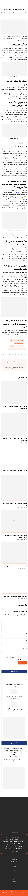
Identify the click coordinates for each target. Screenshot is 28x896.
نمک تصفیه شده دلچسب (18, 343)
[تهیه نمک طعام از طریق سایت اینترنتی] (14, 691)
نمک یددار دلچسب (12, 349)
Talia (22, 340)
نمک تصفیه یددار (13, 346)
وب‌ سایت (24, 648)
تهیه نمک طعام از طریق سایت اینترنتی (14, 697)
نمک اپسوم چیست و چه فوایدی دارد (14, 684)
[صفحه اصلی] (25, 12)
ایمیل (25, 641)
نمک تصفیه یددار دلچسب (21, 349)
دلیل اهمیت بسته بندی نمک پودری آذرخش (13, 848)
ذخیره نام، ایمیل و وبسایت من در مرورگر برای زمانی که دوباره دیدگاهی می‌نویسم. (15, 658)
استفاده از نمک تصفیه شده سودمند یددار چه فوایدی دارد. (13, 846)
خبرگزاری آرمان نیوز (16, 894)
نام (26, 633)
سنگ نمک (22, 57)
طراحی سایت (23, 892)
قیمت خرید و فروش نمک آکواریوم (14, 709)
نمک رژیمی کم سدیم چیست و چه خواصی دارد (13, 760)
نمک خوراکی (17, 192)
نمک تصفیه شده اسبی (21, 442)
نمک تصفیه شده (20, 346)
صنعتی (8, 237)
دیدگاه (25, 619)
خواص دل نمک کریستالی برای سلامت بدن (13, 757)
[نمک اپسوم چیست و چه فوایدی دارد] (14, 679)
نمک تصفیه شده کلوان (21, 568)
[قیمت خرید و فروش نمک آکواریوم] (14, 704)
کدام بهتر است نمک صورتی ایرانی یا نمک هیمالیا (13, 753)
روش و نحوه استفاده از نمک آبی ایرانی (13, 750)
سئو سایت (17, 892)
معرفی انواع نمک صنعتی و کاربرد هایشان (13, 748)
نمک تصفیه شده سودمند (21, 410)
